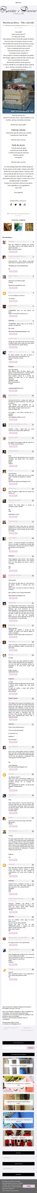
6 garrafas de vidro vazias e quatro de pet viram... (18, 1102)
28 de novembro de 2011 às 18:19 (23, 641)
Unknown (11, 774)
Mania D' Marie (13, 276)
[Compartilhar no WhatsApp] (25, 204)
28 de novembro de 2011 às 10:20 (19, 351)
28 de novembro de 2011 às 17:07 (22, 556)
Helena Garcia (13, 395)
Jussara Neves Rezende (16, 898)
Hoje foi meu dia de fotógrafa (18, 1065)
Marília (11, 817)
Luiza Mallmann (13, 746)
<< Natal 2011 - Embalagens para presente (10, 1028)
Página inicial (27, 1028)
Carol (10, 351)
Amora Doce (12, 488)
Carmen (11, 969)
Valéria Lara (12, 602)
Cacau (11, 470)
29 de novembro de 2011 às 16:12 (22, 880)
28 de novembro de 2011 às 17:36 (23, 602)
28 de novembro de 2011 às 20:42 (22, 724)
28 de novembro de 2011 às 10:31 (21, 366)
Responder (13, 251)
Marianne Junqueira (15, 500)
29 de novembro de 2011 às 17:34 (22, 916)
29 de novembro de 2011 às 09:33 (20, 817)
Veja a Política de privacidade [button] (10, 1190)
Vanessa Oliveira (14, 949)
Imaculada (12, 625)
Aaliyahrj (11, 241)
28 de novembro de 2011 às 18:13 (22, 625)
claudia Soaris (13, 305)
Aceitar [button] (29, 1186)
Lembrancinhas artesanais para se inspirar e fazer (18, 1084)
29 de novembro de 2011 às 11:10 (22, 864)
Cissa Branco (13, 795)
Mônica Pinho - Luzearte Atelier (18, 937)
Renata (11, 654)
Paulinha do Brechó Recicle (17, 256)
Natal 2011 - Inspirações (18, 1138)
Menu (19, 3)
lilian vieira (12, 641)
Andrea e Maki (13, 437)
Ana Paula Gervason (15, 575)
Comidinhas (18, 215)
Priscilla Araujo (13, 521)
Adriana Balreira (13, 451)
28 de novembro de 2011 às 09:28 (21, 241)
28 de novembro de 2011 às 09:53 (22, 320)
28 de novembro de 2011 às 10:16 (24, 338)
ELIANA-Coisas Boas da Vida (18, 424)
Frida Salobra (13, 831)
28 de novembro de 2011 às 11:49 (24, 488)
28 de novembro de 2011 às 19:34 (21, 654)
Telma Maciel (13, 538)
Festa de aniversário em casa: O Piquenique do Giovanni (19, 1120)
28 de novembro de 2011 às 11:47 (20, 470)
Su (9, 292)
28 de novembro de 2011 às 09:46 (18, 292)
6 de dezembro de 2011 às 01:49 (21, 969)
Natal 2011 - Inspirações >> (27, 1030)
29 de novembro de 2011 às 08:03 (22, 774)
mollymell (11, 864)
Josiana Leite (13, 338)
